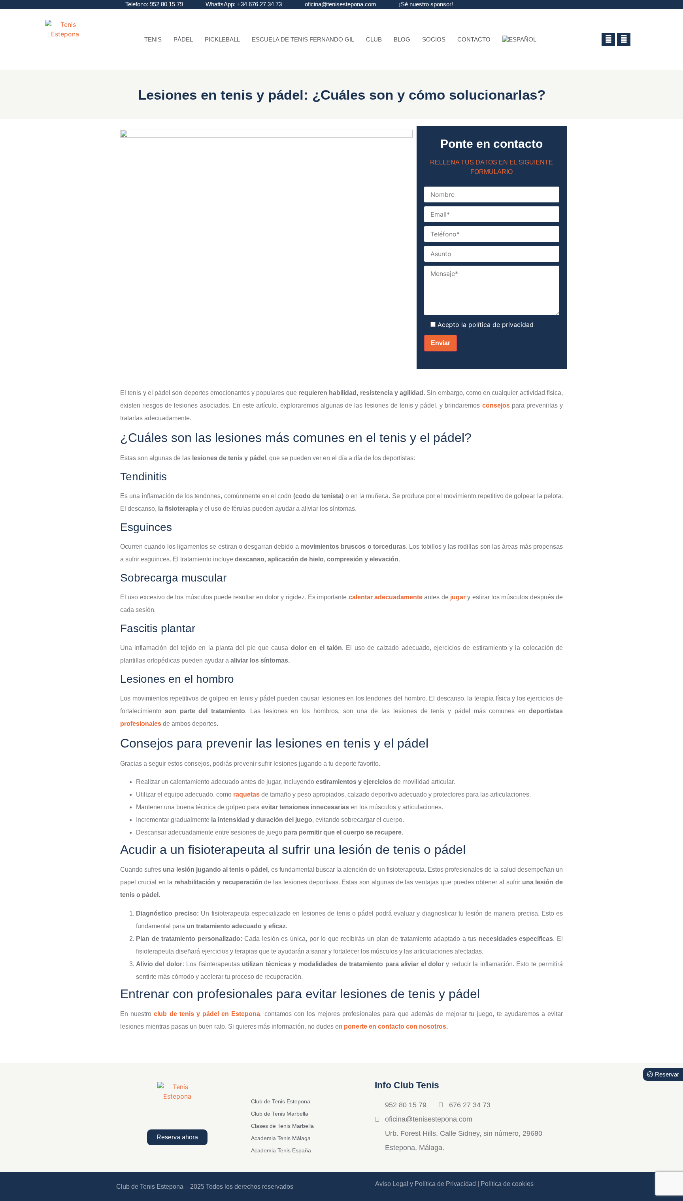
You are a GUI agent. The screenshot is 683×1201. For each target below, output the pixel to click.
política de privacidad (501, 325)
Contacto (474, 39)
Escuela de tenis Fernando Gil (303, 39)
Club (374, 39)
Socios (433, 39)
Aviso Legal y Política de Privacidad (425, 1183)
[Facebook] (608, 39)
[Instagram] (623, 39)
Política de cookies (507, 1183)
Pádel (183, 39)
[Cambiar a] (519, 39)
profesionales (140, 723)
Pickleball (222, 39)
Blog (402, 39)
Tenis (153, 39)
